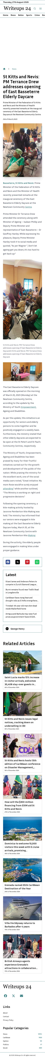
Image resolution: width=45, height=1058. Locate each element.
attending (8, 488)
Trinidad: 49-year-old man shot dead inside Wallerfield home (21, 607)
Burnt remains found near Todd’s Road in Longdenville (22, 591)
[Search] (35, 8)
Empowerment (28, 407)
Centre (28, 206)
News (13, 15)
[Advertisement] (22, 41)
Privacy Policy (8, 1020)
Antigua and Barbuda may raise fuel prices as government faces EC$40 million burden (21, 615)
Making (31, 535)
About (5, 1013)
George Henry (17, 628)
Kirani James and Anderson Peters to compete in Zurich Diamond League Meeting (21, 583)
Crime (37, 15)
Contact (6, 1016)
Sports (29, 15)
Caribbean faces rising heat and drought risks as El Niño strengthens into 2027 (21, 599)
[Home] (4, 69)
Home (5, 15)
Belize (21, 15)
